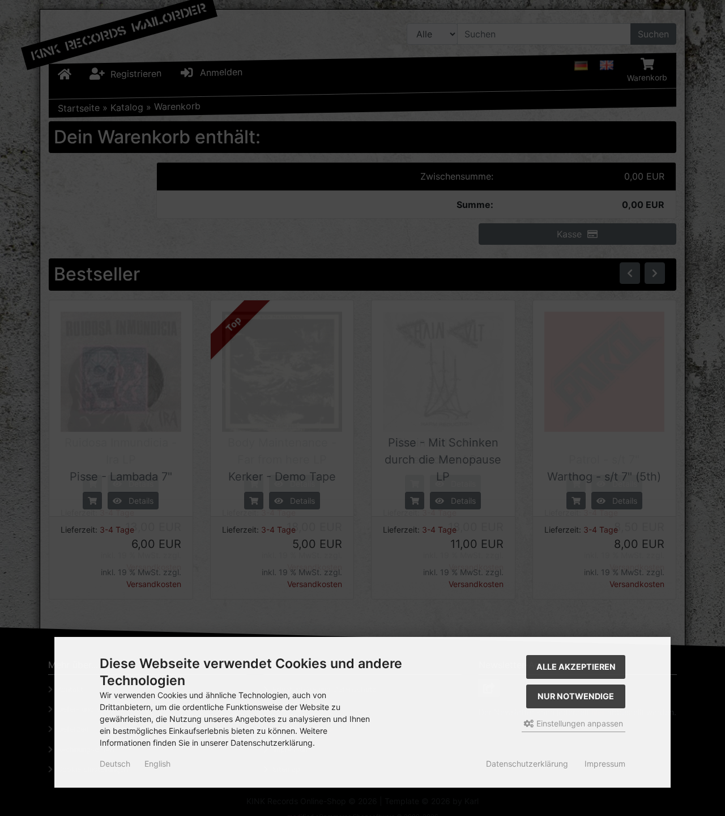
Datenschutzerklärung (527, 763)
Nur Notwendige (576, 696)
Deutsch (115, 763)
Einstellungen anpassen (578, 723)
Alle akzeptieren (576, 667)
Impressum (605, 763)
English (157, 763)
